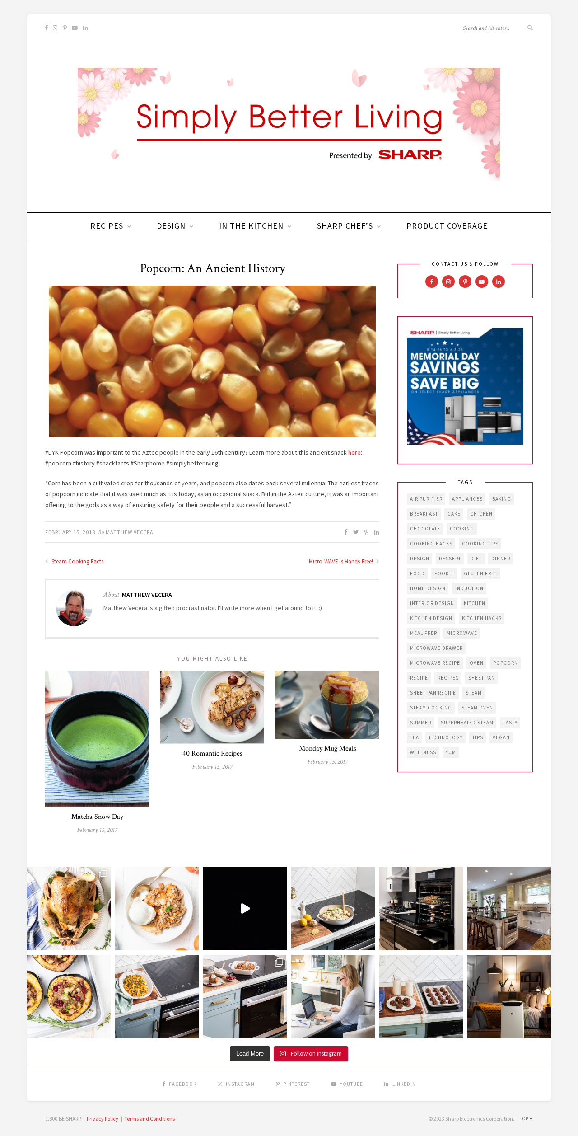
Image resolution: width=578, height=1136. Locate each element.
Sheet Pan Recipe (433, 693)
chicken (481, 514)
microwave (462, 633)
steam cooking (431, 707)
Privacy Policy (102, 1118)
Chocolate (425, 529)
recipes (448, 678)
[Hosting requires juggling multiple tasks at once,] (421, 908)
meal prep (423, 633)
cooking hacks (431, 543)
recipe (419, 678)
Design (171, 226)
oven (477, 663)
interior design (432, 603)
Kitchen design (431, 618)
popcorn (505, 663)
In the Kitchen (251, 226)
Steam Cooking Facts (76, 561)
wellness (423, 752)
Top (525, 1119)
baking (501, 499)
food (417, 573)
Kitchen (474, 603)
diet (476, 558)
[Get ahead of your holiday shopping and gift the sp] (509, 996)
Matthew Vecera (130, 532)
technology (446, 737)
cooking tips (480, 543)
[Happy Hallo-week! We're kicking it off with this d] (245, 996)
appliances (467, 499)
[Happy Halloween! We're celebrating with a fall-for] (157, 996)
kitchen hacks (482, 618)
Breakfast (424, 514)
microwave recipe (435, 663)
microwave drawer (436, 648)
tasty (510, 722)
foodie (444, 573)
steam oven (477, 707)
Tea (414, 737)
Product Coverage (447, 226)
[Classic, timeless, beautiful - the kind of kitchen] (509, 908)
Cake (454, 514)
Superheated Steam (467, 722)
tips (477, 737)
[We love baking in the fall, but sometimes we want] (421, 996)
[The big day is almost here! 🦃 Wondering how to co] (69, 908)
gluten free (481, 573)
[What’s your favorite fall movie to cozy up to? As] (245, 908)
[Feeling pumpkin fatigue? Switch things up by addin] (69, 996)
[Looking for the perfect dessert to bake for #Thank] (157, 908)
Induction (469, 588)
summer (420, 722)
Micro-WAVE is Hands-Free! (341, 561)
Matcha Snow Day (97, 816)
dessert (450, 558)
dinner (500, 558)
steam (474, 693)
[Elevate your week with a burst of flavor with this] (333, 908)
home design (428, 588)
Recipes (106, 226)
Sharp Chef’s (345, 226)
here (354, 452)
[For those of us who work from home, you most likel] (333, 996)
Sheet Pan (481, 678)
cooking (462, 529)
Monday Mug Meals (327, 748)
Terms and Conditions (149, 1118)
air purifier (426, 499)
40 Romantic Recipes (212, 753)
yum (451, 752)
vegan (501, 737)
